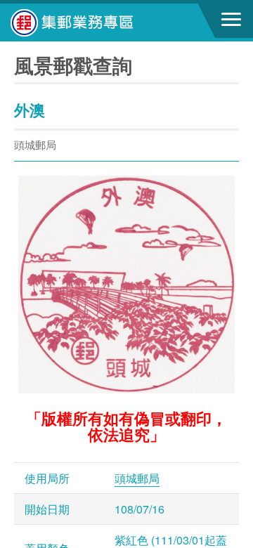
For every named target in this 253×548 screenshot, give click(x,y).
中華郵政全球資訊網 (88, 22)
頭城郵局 (137, 478)
